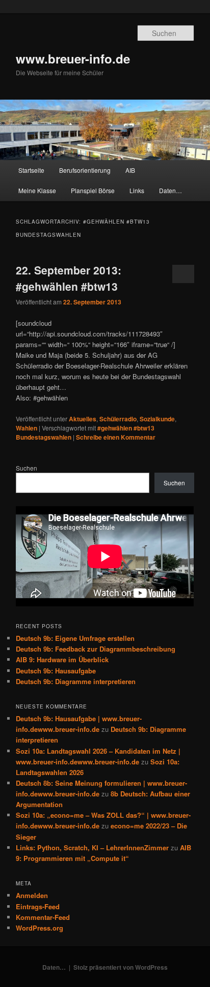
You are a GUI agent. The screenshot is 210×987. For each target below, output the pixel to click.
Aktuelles (82, 418)
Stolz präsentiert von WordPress (120, 967)
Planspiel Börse (93, 190)
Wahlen (26, 428)
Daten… (170, 190)
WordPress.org (39, 928)
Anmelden (32, 895)
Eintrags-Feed (38, 906)
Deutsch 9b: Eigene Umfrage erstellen (75, 638)
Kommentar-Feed (43, 917)
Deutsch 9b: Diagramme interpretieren (76, 681)
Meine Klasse (37, 190)
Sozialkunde (157, 418)
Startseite (31, 170)
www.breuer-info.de (73, 58)
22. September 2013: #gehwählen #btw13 (68, 278)
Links (136, 190)
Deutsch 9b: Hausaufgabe (56, 670)
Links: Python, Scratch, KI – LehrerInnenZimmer (92, 847)
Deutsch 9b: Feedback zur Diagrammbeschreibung (95, 649)
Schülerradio (118, 418)
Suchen (26, 468)
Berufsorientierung (85, 170)
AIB (130, 170)
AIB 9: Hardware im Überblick (62, 659)
